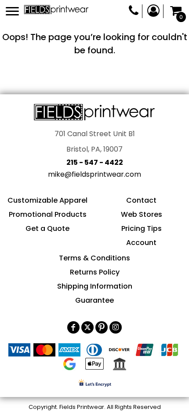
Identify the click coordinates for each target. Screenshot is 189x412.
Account (141, 243)
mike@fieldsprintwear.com (94, 174)
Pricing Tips (141, 228)
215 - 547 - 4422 (94, 162)
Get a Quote (47, 228)
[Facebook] (73, 327)
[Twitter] (87, 327)
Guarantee (94, 300)
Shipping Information (94, 286)
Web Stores (141, 214)
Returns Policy (95, 272)
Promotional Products (48, 214)
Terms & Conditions (94, 258)
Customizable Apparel (47, 200)
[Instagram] (115, 327)
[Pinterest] (101, 327)
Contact (141, 200)
